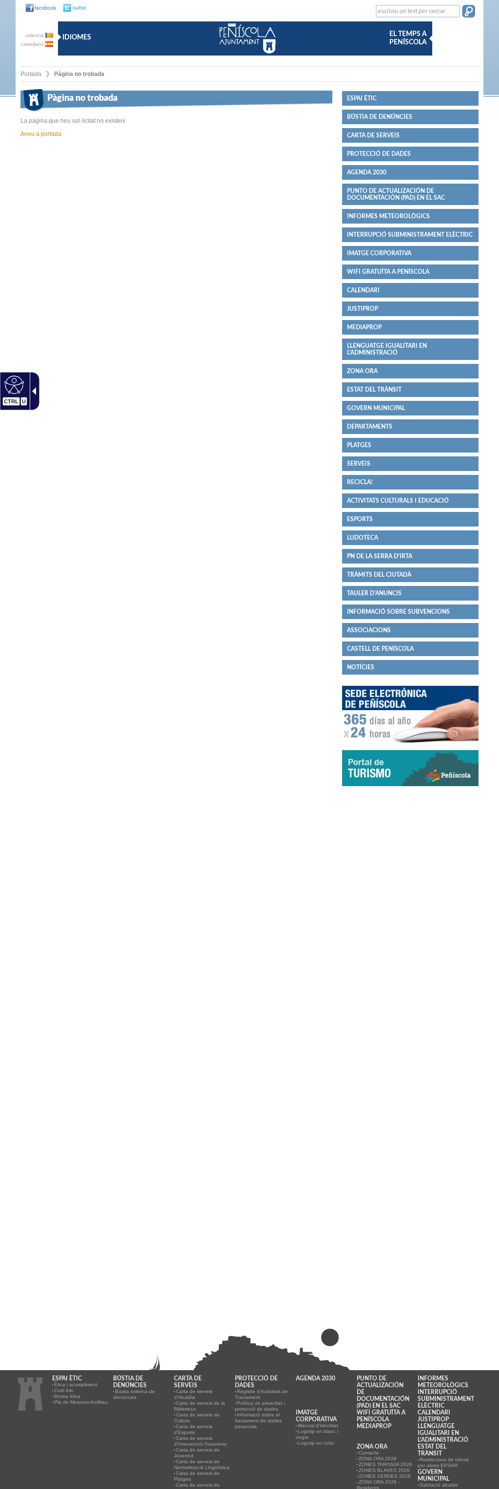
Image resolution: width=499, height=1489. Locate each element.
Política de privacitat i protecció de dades (260, 1406)
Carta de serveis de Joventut (197, 1452)
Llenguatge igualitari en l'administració (387, 349)
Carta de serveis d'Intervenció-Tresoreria (200, 1441)
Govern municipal (376, 408)
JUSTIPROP (362, 309)
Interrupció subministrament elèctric (410, 235)
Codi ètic (64, 1390)
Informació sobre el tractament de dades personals (258, 1420)
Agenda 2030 (366, 172)
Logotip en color (316, 1443)
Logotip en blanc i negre (317, 1434)
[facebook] (38, 8)
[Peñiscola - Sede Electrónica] (410, 746)
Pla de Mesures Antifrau (81, 1402)
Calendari (363, 290)
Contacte (369, 1452)
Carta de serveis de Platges (197, 1476)
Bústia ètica (67, 1396)
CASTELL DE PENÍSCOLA (380, 649)
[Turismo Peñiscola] (410, 790)
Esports (360, 519)
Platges (359, 445)
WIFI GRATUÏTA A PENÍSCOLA (388, 272)
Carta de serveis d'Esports (193, 1429)
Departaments (369, 427)
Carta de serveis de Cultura (197, 1417)
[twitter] (72, 8)
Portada (30, 74)
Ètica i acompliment (75, 1384)
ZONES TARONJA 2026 (385, 1464)
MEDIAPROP (364, 327)
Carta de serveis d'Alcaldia (193, 1394)
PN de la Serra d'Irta (379, 556)
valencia (35, 35)
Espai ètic (362, 98)
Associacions (369, 630)
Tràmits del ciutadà (379, 575)
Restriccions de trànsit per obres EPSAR (443, 1462)
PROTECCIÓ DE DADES (379, 154)
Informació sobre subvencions (398, 612)
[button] (468, 12)
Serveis (358, 464)
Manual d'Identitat (318, 1425)
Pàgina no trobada (79, 74)
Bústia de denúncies (379, 117)
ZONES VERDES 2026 (385, 1476)
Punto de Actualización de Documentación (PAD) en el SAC (396, 194)
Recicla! (359, 482)
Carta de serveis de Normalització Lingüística (202, 1464)
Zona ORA (362, 371)
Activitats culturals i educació (398, 501)
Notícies (360, 667)
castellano (33, 44)
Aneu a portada (40, 134)
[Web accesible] (12, 384)
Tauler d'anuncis (374, 593)
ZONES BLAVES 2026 (384, 1470)
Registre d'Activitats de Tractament (261, 1394)
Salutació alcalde (439, 1485)
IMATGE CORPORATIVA (379, 253)
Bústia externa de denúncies (134, 1394)
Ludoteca (362, 538)
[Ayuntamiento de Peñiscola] (245, 54)
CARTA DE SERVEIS (373, 135)
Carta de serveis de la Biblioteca (199, 1406)
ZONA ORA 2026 (378, 1458)
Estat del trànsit (374, 390)
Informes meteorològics (388, 216)
